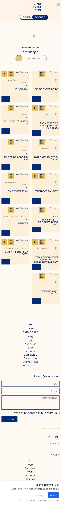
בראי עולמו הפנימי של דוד (16, 122)
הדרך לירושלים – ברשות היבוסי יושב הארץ (48, 222)
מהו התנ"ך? (21, 89)
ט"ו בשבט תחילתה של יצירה (16, 158)
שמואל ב (24, 114)
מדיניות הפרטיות (32, 413)
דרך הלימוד (55, 81)
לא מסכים (39, 495)
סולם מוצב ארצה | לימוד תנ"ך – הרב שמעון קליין (48, 125)
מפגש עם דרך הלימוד (46, 191)
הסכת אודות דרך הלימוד (49, 292)
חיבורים (53, 436)
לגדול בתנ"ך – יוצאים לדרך (16, 252)
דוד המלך (23, 216)
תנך (56, 216)
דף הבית (36, 48)
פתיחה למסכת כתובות (46, 89)
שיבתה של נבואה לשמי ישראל (45, 158)
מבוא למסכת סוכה (18, 191)
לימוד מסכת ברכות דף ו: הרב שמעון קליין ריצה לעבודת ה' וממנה (46, 259)
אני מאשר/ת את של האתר (35, 413)
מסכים (53, 495)
